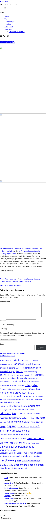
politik (3, 431)
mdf (8, 422)
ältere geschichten (31, 460)
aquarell (19, 364)
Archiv (2, 515)
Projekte (7, 24)
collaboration (37, 375)
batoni (19, 371)
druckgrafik (22, 378)
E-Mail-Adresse (6, 325)
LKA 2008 (29, 414)
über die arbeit (36, 464)
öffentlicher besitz (6, 465)
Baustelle (7, 42)
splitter (4, 442)
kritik (1, 402)
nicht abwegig (37, 422)
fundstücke (16, 389)
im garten (31, 393)
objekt (2, 427)
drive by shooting (8, 378)
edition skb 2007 (6, 381)
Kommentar (5, 302)
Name (3, 320)
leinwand (5, 413)
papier (11, 426)
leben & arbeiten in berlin (20, 410)
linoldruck (21, 413)
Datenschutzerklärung (17, 32)
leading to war (6, 410)
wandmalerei (24, 281)
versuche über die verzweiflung (14, 453)
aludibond (19, 360)
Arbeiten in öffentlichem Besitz (12, 353)
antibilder (3, 364)
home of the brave (10, 392)
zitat (19, 461)
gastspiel (24, 389)
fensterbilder (4, 386)
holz (38, 389)
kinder (27, 399)
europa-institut (34, 381)
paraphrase (23, 426)
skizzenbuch (35, 438)
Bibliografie (8, 27)
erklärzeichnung (20, 381)
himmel (31, 389)
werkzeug (4, 456)
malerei (2, 281)
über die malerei (20, 468)
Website (3, 329)
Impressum (8, 29)
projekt (16, 281)
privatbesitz (14, 430)
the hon (23, 443)
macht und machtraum (10, 418)
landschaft (34, 405)
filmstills (20, 386)
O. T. (2, 286)
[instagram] (5, 8)
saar (20, 438)
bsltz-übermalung (30, 372)
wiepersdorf (15, 456)
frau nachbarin (5, 389)
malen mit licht (28, 418)
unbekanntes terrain (8, 450)
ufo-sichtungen (33, 443)
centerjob (27, 375)
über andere (20, 464)
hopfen (24, 393)
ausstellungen (7, 371)
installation (33, 396)
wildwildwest (27, 456)
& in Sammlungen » (7, 356)
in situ (26, 396)
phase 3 (9, 281)
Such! (2, 344)
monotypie (17, 421)
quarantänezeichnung (7, 434)
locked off (36, 414)
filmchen (13, 386)
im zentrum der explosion (11, 396)
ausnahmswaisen (32, 367)
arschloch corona (7, 368)
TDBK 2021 (14, 443)
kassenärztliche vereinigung (29, 279)
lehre (31, 409)
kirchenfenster (36, 399)
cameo (21, 375)
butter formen (14, 375)
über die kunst (6, 468)
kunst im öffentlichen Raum (13, 406)
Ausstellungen (9, 21)
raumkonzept (22, 434)
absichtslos (4, 360)
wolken (37, 456)
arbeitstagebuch (33, 364)
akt (11, 360)
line (14, 413)
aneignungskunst (31, 360)
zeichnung (8, 460)
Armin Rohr (4, 279)
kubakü (17, 402)
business (4, 375)
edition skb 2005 (33, 378)
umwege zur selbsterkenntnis (17, 446)
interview (40, 396)
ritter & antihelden (8, 438)
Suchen (41, 348)
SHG (24, 439)
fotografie (31, 385)
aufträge (19, 368)
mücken (27, 422)
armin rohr (14, 279)
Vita (5, 19)
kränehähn (9, 402)
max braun (3, 422)
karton (3, 399)
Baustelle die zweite (13, 286)
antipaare (10, 364)
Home (6, 16)
